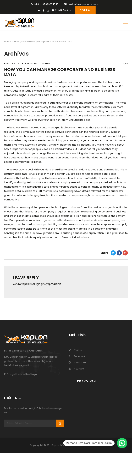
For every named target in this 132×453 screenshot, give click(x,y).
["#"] (38, 10)
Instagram (80, 362)
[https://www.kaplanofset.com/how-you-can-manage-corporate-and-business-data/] (125, 252)
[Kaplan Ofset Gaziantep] (19, 23)
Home (7, 41)
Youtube (79, 368)
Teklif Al (85, 10)
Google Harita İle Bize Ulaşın (22, 374)
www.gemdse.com (47, 233)
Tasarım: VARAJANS (91, 445)
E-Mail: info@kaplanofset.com (82, 4)
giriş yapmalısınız (51, 284)
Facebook (79, 356)
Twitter (78, 350)
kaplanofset (32, 63)
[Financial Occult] (25, 339)
